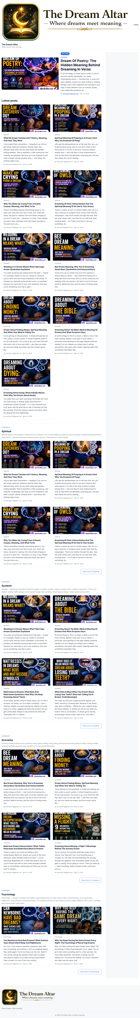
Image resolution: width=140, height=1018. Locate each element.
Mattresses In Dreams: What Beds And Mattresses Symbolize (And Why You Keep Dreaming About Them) (23, 694)
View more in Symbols (91, 726)
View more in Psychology (90, 972)
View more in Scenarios (90, 880)
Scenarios (64, 57)
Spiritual (6, 134)
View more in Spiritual (91, 572)
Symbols (6, 263)
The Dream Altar (10, 44)
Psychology (8, 894)
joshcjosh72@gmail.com (71, 93)
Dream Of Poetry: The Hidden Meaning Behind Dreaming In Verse (80, 65)
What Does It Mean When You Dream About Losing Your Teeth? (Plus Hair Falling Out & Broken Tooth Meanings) (74, 694)
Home (136, 25)
